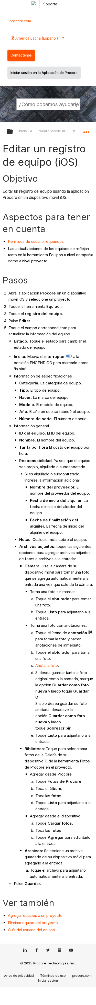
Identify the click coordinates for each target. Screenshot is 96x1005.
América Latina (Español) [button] (36, 38)
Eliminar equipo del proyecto (33, 922)
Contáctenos (21, 55)
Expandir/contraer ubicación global (86, 130)
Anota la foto (46, 665)
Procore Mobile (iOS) (53, 131)
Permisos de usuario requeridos (36, 241)
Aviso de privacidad (19, 976)
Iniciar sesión (48, 980)
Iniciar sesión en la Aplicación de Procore (44, 73)
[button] (75, 104)
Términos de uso (53, 976)
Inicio (23, 131)
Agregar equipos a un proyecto (35, 915)
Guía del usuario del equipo (31, 929)
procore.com (20, 21)
